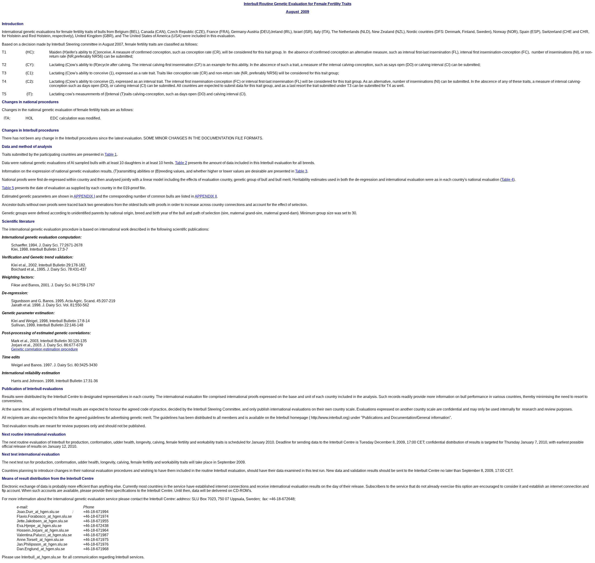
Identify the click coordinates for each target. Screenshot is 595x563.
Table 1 (111, 154)
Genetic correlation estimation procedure (44, 349)
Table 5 (8, 188)
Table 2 (181, 163)
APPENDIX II (206, 196)
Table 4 (507, 180)
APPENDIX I (84, 196)
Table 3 (301, 171)
